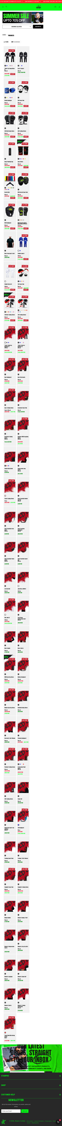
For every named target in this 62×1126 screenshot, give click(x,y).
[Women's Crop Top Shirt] (23, 935)
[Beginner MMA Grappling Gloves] (23, 425)
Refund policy (30, 1121)
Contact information (39, 1121)
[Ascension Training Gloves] (10, 425)
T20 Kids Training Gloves (10, 314)
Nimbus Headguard (22, 677)
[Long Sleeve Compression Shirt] (23, 606)
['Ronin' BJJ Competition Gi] (10, 57)
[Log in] (58, 7)
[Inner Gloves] (23, 150)
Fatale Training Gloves (9, 498)
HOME (4, 35)
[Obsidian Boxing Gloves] (23, 696)
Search (38, 26)
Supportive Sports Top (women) (9, 828)
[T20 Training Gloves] (23, 303)
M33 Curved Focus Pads (23, 192)
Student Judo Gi (21, 253)
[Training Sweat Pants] (10, 847)
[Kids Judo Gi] (10, 606)
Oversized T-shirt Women (10, 738)
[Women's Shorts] (10, 994)
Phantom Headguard (22, 738)
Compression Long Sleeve (22, 469)
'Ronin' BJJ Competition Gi (10, 69)
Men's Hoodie (7, 648)
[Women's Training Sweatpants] (23, 994)
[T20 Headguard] (23, 816)
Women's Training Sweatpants (21, 1006)
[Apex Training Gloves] (10, 396)
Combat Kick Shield (9, 468)
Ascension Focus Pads (22, 408)
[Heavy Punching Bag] (10, 150)
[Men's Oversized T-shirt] (10, 242)
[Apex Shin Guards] (23, 365)
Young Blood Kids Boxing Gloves (10, 1036)
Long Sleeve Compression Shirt (22, 618)
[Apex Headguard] (10, 365)
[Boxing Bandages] (10, 89)
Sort (15, 42)
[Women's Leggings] (10, 965)
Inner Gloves (20, 161)
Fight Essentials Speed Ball (22, 559)
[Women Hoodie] (10, 906)
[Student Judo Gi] (23, 242)
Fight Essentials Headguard (21, 529)
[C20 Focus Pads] (23, 89)
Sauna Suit (20, 799)
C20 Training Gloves (22, 131)
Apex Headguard (8, 377)
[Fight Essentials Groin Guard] (10, 517)
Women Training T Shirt (23, 917)
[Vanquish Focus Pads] (10, 875)
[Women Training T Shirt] (23, 906)
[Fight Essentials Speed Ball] (23, 547)
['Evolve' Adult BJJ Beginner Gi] (10, 334)
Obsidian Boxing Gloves (23, 707)
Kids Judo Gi (7, 617)
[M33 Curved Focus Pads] (23, 180)
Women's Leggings (9, 976)
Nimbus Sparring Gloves (10, 707)
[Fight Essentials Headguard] (23, 517)
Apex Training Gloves (9, 408)
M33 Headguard (8, 223)
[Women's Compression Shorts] (10, 935)
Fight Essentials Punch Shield (9, 559)
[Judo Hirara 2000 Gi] (23, 577)
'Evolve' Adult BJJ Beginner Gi (8, 346)
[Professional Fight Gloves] (23, 755)
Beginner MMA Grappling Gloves (23, 437)
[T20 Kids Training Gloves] (10, 303)
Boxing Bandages (8, 100)
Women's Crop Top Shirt (23, 946)
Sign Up (24, 1111)
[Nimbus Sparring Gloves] (10, 696)
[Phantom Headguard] (23, 726)
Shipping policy (35, 1122)
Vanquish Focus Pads (9, 887)
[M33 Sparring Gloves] (23, 211)
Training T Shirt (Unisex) (23, 858)
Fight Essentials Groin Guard (9, 529)
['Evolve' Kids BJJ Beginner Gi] (23, 334)
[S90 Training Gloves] (10, 787)
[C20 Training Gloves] (23, 119)
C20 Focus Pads (21, 100)
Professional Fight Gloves (22, 767)
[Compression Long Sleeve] (23, 457)
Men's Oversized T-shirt (10, 253)
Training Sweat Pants (9, 858)
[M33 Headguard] (10, 211)
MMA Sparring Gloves (9, 677)
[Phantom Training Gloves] (10, 755)
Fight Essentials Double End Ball (23, 499)
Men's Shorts (20, 648)
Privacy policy (48, 1121)
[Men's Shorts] (23, 636)
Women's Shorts (8, 1005)
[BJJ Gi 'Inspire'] (23, 57)
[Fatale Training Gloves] (10, 487)
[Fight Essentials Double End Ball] (23, 487)
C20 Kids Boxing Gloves (9, 131)
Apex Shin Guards (21, 377)
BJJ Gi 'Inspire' (21, 68)
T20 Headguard (21, 827)
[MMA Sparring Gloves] (10, 665)
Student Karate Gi (8, 284)
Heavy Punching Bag (9, 161)
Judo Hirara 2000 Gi (22, 589)
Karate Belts (7, 192)
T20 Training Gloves (22, 314)
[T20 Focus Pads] (23, 272)
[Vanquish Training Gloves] (23, 875)
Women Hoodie (8, 917)
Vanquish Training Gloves (23, 887)
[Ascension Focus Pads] (23, 396)
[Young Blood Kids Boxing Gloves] (10, 1024)
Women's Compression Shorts (9, 947)
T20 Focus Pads (21, 284)
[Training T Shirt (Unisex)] (23, 847)
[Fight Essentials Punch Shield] (10, 547)
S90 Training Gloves (9, 799)
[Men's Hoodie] (10, 636)
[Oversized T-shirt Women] (10, 726)
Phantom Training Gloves (10, 767)
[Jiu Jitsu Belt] (10, 577)
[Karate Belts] (10, 180)
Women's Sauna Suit (22, 976)
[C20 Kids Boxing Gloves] (10, 119)
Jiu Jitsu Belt (7, 589)
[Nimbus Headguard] (23, 665)
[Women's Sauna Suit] (23, 965)
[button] (2, 7)
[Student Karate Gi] (10, 272)
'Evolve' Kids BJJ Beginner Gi (21, 346)
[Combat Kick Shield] (10, 457)
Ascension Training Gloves (9, 437)
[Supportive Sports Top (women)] (10, 816)
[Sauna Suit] (23, 787)
